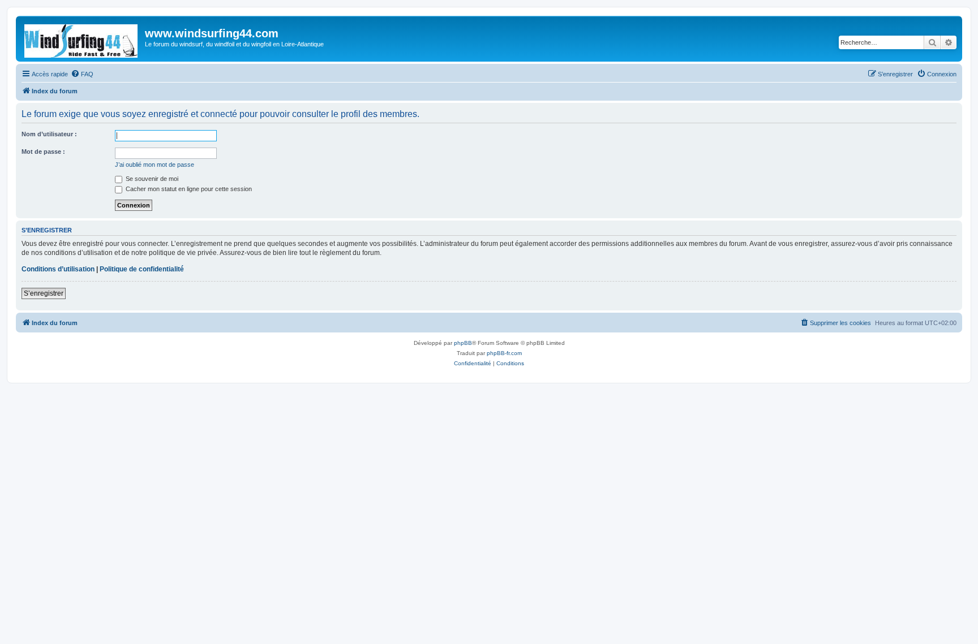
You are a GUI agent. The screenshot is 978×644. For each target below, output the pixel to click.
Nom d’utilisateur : (49, 134)
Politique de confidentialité (142, 269)
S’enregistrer (43, 293)
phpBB (463, 343)
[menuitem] (82, 74)
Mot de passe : (43, 151)
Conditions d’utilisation (58, 269)
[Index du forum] (82, 39)
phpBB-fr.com (504, 353)
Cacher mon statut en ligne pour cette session (188, 188)
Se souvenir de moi (151, 178)
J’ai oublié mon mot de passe (154, 164)
